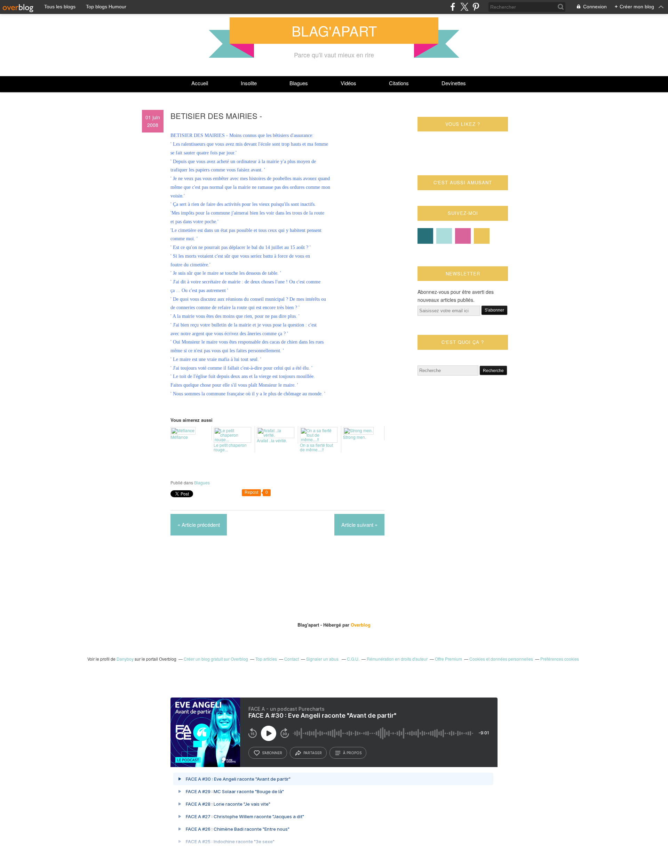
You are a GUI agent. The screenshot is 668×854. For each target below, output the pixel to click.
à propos (352, 753)
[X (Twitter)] (464, 7)
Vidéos (348, 83)
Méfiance (179, 436)
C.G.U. (353, 659)
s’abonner (272, 753)
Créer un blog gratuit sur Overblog (216, 659)
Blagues (298, 83)
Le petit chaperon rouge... (230, 447)
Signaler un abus (323, 659)
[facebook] (452, 7)
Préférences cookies (559, 659)
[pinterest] (475, 7)
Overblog (361, 624)
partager (312, 753)
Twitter (444, 236)
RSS (482, 236)
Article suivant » (359, 524)
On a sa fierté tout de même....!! (316, 447)
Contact (463, 236)
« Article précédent (198, 524)
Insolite (249, 83)
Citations (399, 83)
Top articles (266, 659)
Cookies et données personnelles (501, 659)
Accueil (199, 83)
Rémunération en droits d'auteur (397, 659)
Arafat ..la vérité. (272, 440)
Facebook (425, 236)
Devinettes (454, 83)
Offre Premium (448, 659)
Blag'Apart (334, 30)
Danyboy (125, 659)
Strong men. (354, 436)
